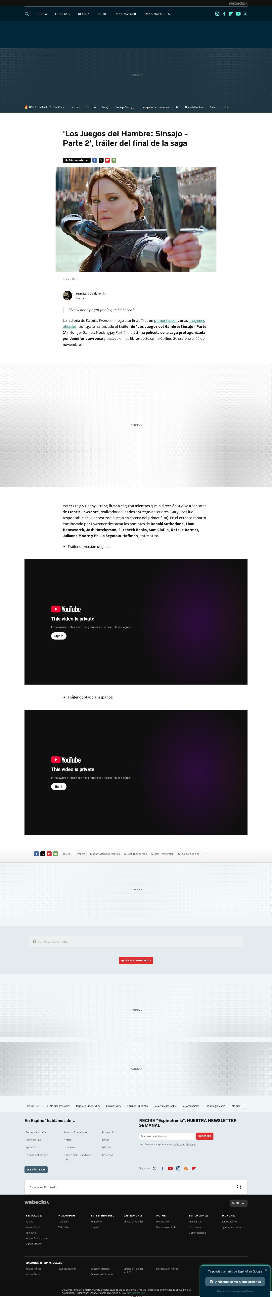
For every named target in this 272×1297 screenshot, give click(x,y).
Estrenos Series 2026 (138, 1106)
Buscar (239, 1187)
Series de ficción (36, 1132)
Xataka (29, 1221)
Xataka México (33, 1268)
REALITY (84, 14)
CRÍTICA (41, 14)
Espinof (95, 1227)
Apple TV (31, 1147)
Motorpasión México (167, 1268)
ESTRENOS (62, 14)
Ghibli (213, 107)
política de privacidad (184, 1144)
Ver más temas (36, 1169)
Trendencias (195, 1221)
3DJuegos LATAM (67, 1268)
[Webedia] (238, 3)
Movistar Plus (34, 1140)
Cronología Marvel (215, 1106)
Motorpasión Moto (166, 1227)
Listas (105, 1140)
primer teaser (165, 320)
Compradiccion (197, 1232)
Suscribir (204, 1136)
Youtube (238, 13)
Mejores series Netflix (166, 1106)
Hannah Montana (194, 107)
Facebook (224, 13)
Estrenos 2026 (113, 1106)
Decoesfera (195, 1227)
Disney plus (109, 1132)
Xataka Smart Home (36, 1238)
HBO (177, 107)
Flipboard (231, 13)
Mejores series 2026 (60, 1106)
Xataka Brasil (33, 1274)
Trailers (81, 854)
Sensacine (96, 1221)
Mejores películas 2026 (88, 1106)
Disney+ (106, 107)
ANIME (102, 14)
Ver (138, 960)
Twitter (245, 13)
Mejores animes (191, 1106)
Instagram (217, 13)
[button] (90, 293)
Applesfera (31, 1232)
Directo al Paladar (133, 1221)
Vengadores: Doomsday (156, 107)
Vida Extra (63, 1227)
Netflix (225, 107)
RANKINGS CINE (126, 14)
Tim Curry (58, 107)
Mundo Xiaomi (34, 1244)
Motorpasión (163, 1221)
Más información (136, 1293)
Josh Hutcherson (137, 854)
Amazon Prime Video (76, 1132)
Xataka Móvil (33, 1227)
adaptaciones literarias (106, 854)
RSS (186, 1167)
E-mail (114, 160)
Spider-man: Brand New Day (78, 1157)
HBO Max (107, 1147)
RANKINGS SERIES (157, 14)
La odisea (69, 1147)
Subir (236, 1203)
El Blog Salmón (230, 1221)
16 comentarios (78, 160)
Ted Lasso (90, 107)
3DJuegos (63, 1221)
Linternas (74, 107)
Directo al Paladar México (133, 1270)
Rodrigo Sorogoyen (126, 107)
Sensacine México (100, 1268)
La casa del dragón (37, 1155)
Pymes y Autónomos (233, 1227)
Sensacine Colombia (102, 1274)
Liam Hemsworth (164, 854)
